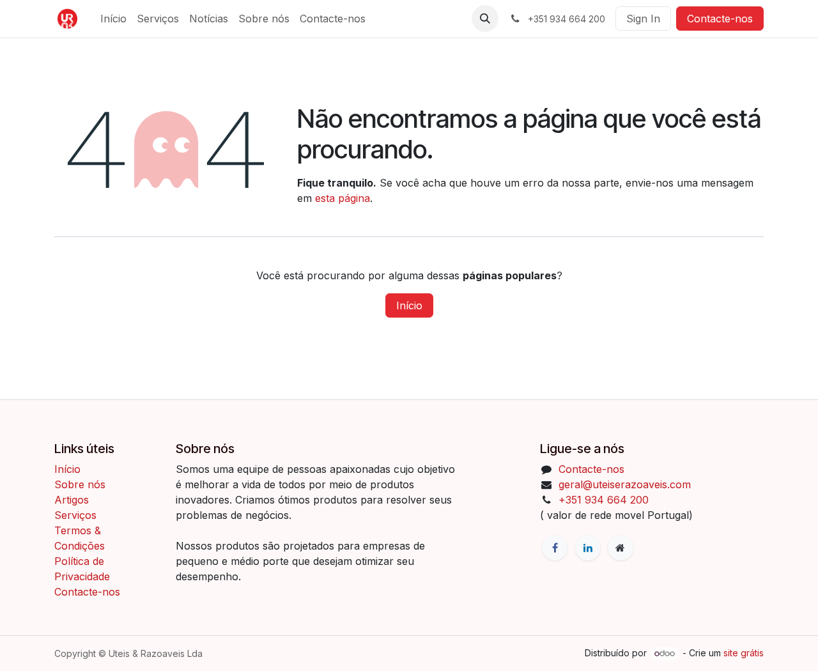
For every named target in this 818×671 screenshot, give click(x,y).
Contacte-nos (720, 18)
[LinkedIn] (588, 547)
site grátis (743, 652)
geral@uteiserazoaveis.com (625, 484)
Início (409, 305)
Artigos (71, 499)
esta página (342, 198)
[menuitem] (113, 18)
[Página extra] (620, 547)
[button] (485, 18)
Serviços (75, 515)
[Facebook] (554, 547)
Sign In (643, 18)
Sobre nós (79, 484)
